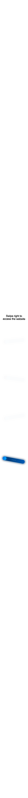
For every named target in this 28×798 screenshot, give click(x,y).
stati (25, 1)
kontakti (16, 1)
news (20, 1)
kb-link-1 (6, 1)
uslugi (10, 1)
